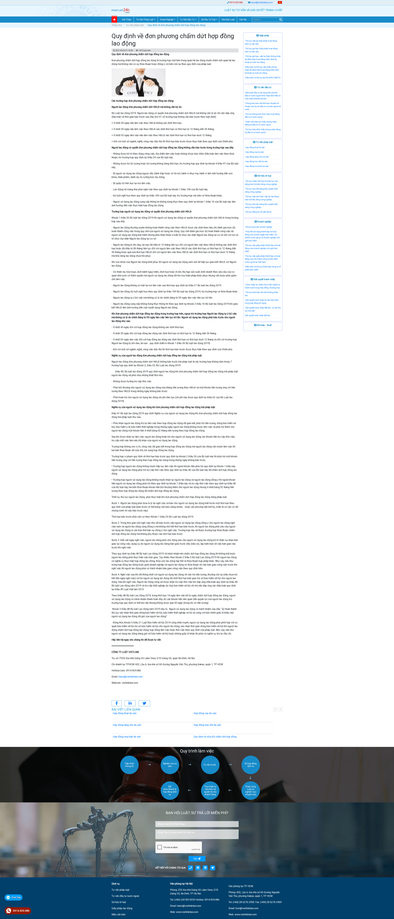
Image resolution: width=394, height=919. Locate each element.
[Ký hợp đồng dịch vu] (250, 773)
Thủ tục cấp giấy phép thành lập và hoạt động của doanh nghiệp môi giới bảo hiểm (262, 248)
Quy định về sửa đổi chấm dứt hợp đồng (215, 736)
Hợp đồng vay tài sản (254, 152)
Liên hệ (242, 19)
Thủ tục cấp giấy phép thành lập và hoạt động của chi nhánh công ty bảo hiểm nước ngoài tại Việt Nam (262, 259)
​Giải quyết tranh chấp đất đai (257, 315)
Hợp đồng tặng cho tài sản (257, 157)
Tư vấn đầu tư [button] (187, 19)
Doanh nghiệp (264, 221)
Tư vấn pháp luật (135, 25)
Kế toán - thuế (263, 325)
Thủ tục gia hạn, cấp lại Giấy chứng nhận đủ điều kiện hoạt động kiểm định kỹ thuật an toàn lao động (263, 59)
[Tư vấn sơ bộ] (210, 773)
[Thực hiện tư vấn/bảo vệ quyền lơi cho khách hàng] (210, 798)
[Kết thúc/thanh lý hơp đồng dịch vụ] (170, 798)
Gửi (196, 858)
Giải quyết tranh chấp (264, 279)
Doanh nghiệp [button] (166, 19)
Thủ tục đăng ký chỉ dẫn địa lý (258, 212)
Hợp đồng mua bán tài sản (257, 166)
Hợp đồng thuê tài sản (255, 147)
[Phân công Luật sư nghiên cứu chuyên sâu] (250, 798)
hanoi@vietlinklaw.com (262, 2)
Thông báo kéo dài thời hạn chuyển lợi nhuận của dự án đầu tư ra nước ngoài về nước (263, 106)
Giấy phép (264, 35)
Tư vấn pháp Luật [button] (144, 19)
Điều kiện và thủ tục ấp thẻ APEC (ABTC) (262, 77)
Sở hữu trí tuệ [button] (208, 19)
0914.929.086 (236, 2)
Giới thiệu (126, 19)
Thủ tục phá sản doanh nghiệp (258, 227)
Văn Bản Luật (228, 19)
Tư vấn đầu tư (264, 87)
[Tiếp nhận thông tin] (129, 773)
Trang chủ (117, 25)
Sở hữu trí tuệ (264, 175)
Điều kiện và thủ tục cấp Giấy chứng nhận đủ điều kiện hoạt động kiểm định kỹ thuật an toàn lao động (262, 70)
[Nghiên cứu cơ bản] (170, 773)
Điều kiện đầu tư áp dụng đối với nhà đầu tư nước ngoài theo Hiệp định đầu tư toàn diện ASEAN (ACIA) (263, 96)
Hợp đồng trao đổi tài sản (256, 161)
